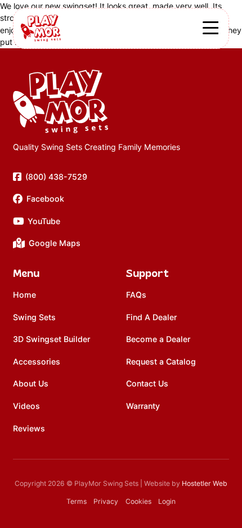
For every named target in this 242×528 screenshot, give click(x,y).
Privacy (105, 501)
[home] (96, 101)
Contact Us (147, 383)
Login (167, 501)
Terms (76, 501)
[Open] (210, 28)
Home (24, 294)
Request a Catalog (161, 361)
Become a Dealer (158, 339)
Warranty (143, 406)
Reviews (29, 428)
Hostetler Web (204, 483)
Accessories (36, 361)
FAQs (136, 294)
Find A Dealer (151, 317)
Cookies (138, 501)
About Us (30, 383)
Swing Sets (34, 317)
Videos (26, 406)
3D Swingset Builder (51, 339)
